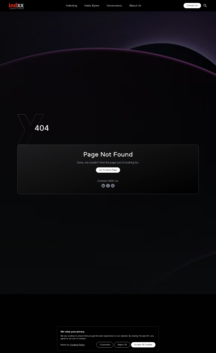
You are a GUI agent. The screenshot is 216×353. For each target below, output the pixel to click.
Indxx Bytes (91, 5)
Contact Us (192, 5)
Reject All (122, 345)
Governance (114, 5)
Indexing (71, 5)
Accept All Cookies (143, 345)
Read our (73, 344)
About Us (135, 5)
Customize (105, 345)
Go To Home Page (108, 170)
